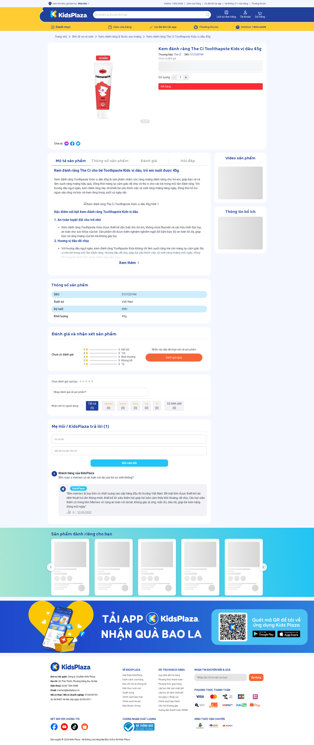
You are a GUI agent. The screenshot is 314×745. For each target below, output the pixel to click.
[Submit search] (208, 15)
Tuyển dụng (128, 692)
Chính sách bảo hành (169, 701)
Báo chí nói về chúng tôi (134, 684)
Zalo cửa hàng (193, 3)
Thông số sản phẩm (109, 161)
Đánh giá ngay (174, 357)
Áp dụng (256, 677)
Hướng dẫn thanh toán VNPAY (173, 710)
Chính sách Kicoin (131, 701)
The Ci (177, 54)
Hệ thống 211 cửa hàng (236, 3)
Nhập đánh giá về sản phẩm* (70, 392)
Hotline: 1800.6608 (173, 3)
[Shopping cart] (260, 13)
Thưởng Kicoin (258, 3)
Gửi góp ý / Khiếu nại (168, 697)
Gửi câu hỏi (129, 463)
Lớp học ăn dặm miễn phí (170, 692)
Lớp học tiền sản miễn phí (171, 688)
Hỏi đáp (188, 161)
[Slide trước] (51, 567)
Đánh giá (149, 161)
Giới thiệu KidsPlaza (132, 675)
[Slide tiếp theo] (263, 567)
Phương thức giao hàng (170, 684)
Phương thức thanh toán (170, 679)
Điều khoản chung (131, 705)
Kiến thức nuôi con (131, 688)
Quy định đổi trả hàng (169, 675)
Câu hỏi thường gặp (168, 705)
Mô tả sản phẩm (71, 161)
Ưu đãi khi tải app (212, 3)
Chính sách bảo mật (132, 697)
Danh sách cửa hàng (132, 679)
